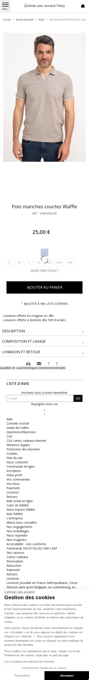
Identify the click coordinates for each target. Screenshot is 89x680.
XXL (50, 262)
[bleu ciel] (44, 252)
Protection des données (23, 449)
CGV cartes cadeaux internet (26, 441)
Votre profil (14, 475)
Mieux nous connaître (21, 522)
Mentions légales (18, 445)
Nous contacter (17, 462)
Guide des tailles (17, 428)
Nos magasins (16, 540)
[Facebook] (44, 410)
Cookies (12, 453)
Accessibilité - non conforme (26, 544)
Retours (11, 497)
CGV (9, 436)
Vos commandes (18, 479)
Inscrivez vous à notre (44, 393)
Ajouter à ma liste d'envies (46, 304)
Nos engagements (19, 527)
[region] (44, 97)
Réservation (14, 561)
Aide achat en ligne (19, 501)
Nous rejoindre (16, 535)
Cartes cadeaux (17, 557)
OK (78, 398)
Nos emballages (17, 531)
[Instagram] (44, 415)
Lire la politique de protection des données (29, 661)
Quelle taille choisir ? (44, 270)
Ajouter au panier (44, 287)
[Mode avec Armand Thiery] (44, 5)
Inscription (13, 471)
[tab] (44, 331)
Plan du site (14, 458)
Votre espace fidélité (20, 509)
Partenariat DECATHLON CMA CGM (31, 548)
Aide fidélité (14, 514)
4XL (71, 262)
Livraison (12, 492)
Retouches (13, 565)
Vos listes (13, 484)
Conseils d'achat (17, 423)
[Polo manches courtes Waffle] (44, 97)
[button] (44, 331)
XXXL (60, 262)
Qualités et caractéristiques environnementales (33, 368)
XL (40, 262)
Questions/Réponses (21, 432)
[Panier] (83, 5)
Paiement (13, 488)
